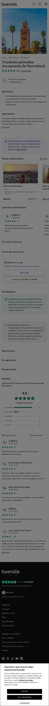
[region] (24, 684)
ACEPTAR (24, 691)
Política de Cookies (26, 680)
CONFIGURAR (24, 703)
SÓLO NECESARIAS (24, 697)
